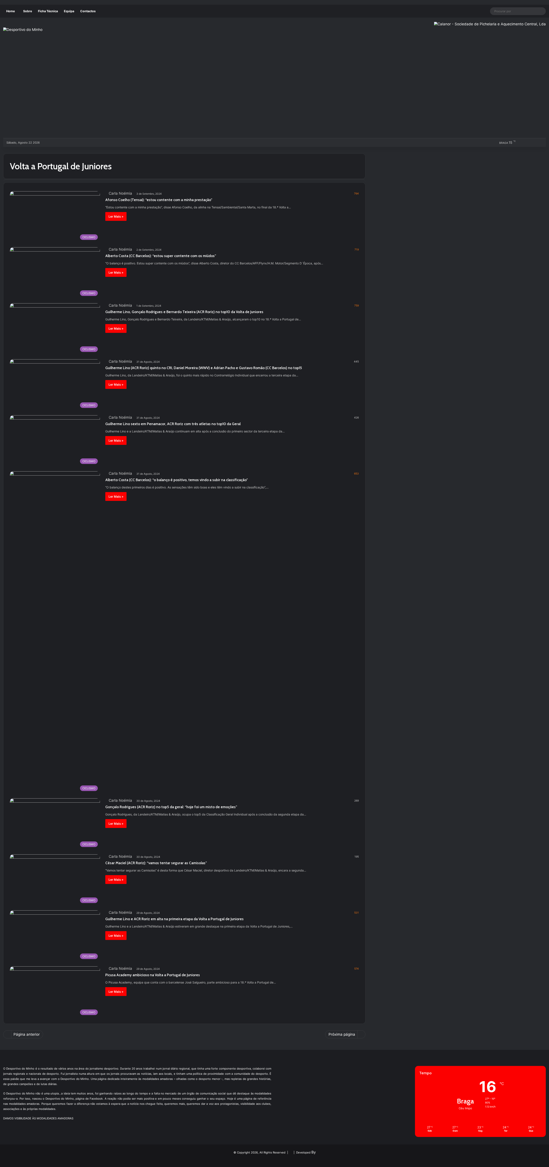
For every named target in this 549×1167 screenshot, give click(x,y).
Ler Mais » (116, 216)
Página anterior (27, 1034)
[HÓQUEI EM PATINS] (88, 142)
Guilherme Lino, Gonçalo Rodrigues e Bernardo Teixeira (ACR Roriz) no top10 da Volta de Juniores (184, 312)
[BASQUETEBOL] (53, 142)
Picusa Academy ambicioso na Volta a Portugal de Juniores (152, 975)
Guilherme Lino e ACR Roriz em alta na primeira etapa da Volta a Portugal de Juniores (174, 919)
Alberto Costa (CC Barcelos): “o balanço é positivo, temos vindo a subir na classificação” (176, 480)
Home (10, 11)
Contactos (88, 11)
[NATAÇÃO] (81, 142)
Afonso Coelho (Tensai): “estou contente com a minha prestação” (158, 200)
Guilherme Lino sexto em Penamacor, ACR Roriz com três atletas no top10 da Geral (173, 424)
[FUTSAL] (67, 142)
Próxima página (342, 1034)
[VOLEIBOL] (74, 142)
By (313, 1152)
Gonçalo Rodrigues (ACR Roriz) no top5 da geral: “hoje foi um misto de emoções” (171, 807)
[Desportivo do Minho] (22, 29)
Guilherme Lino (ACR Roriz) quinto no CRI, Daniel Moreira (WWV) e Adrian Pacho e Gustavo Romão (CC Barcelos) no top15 (203, 368)
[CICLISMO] (60, 142)
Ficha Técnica (48, 11)
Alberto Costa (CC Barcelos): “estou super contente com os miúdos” (160, 256)
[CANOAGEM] (46, 142)
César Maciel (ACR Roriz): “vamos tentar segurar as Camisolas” (156, 863)
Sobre (27, 11)
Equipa (69, 11)
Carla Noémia (120, 193)
